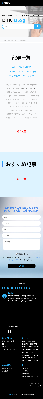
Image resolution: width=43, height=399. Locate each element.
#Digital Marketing (13, 84)
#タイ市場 (28, 110)
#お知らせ (9, 103)
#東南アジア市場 (31, 117)
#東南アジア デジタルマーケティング (21, 114)
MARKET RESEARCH (28, 341)
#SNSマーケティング (21, 99)
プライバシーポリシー (33, 384)
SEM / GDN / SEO (27, 352)
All (13, 67)
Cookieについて (35, 386)
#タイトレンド (16, 110)
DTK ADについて (15, 71)
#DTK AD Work (30, 92)
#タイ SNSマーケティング (26, 103)
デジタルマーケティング (21, 76)
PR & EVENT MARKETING (30, 355)
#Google (7, 95)
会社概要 (5, 371)
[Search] (37, 26)
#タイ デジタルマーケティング (21, 106)
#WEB (34, 99)
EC (3, 344)
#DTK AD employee (30, 84)
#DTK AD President (28, 88)
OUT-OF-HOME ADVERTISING (31, 361)
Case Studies (8, 338)
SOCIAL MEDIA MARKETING (30, 347)
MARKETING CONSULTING (30, 344)
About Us (6, 364)
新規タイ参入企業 (8, 341)
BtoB (4, 347)
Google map (12, 326)
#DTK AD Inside (13, 88)
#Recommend (19, 95)
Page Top (21, 284)
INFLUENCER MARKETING (30, 349)
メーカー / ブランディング (10, 350)
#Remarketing (33, 95)
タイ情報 (31, 71)
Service (25, 338)
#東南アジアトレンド (14, 117)
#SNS (8, 99)
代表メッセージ (7, 368)
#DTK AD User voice (14, 92)
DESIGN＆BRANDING (28, 358)
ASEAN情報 (25, 67)
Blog (24, 364)
